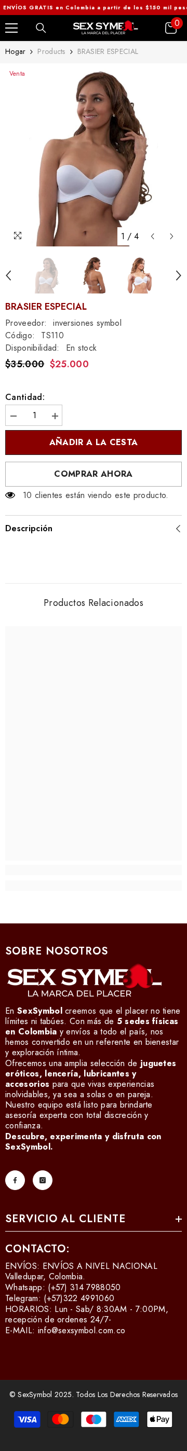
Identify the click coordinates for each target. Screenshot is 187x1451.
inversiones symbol (87, 323)
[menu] (11, 28)
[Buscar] (41, 28)
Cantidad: (25, 397)
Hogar (15, 51)
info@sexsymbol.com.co (82, 1330)
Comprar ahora (93, 474)
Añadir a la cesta (91, 442)
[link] (93, 870)
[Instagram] (42, 1180)
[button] (152, 236)
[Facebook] (15, 1180)
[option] (93, 157)
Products (51, 51)
